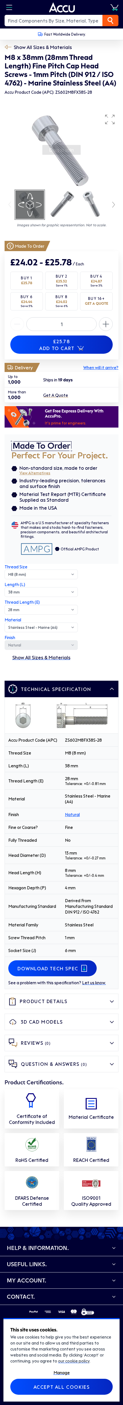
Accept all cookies (61, 1387)
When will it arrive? (100, 367)
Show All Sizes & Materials (43, 47)
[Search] (110, 20)
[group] (61, 150)
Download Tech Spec (47, 968)
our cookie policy (74, 1360)
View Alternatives (34, 473)
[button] (109, 119)
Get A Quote (55, 395)
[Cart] (114, 7)
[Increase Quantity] (17, 324)
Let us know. (94, 982)
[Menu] (9, 7)
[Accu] (62, 7)
